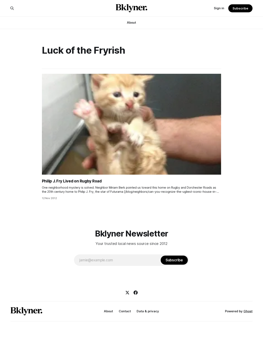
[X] (127, 293)
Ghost (248, 311)
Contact (125, 311)
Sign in (219, 8)
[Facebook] (136, 293)
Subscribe (240, 8)
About (131, 22)
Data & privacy (148, 311)
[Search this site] (12, 8)
